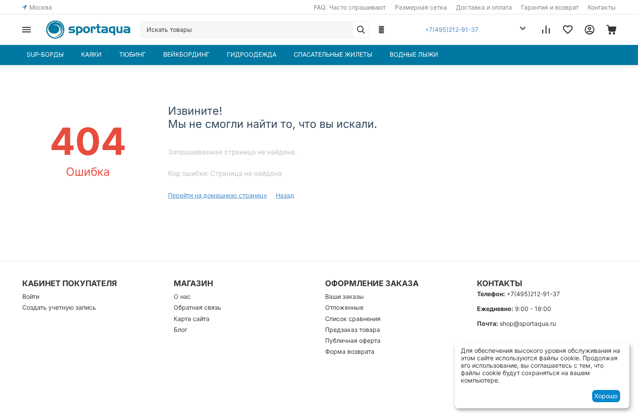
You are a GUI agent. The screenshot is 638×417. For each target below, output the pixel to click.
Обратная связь (197, 307)
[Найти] (361, 30)
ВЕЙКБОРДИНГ (186, 54)
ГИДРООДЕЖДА (251, 54)
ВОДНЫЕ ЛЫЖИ (414, 54)
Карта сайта (191, 318)
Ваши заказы (344, 296)
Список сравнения (353, 318)
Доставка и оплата (484, 7)
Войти (30, 296)
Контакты (602, 7)
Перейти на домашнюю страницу (217, 195)
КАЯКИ (91, 54)
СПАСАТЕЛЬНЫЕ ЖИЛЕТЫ (333, 54)
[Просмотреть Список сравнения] (546, 29)
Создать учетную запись (59, 307)
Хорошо (605, 396)
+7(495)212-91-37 (533, 293)
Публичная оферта (353, 340)
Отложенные (344, 307)
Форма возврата (349, 351)
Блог (180, 329)
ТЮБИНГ (132, 54)
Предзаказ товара (352, 329)
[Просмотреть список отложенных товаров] (567, 29)
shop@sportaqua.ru (528, 323)
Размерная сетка (421, 7)
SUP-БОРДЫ (45, 54)
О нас (182, 296)
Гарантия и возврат (550, 7)
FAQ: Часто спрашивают (350, 7)
